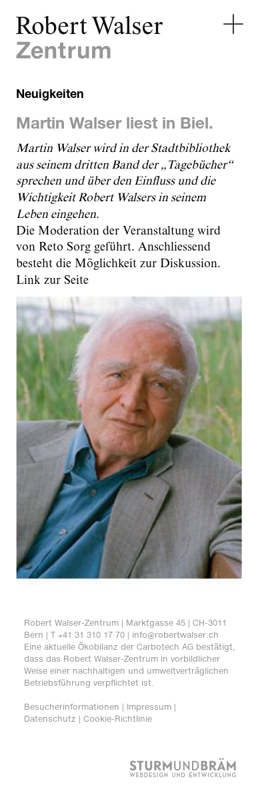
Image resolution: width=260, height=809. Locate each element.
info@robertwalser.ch (175, 635)
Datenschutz (50, 719)
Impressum (149, 707)
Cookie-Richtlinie (117, 719)
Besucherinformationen (71, 707)
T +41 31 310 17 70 (88, 635)
